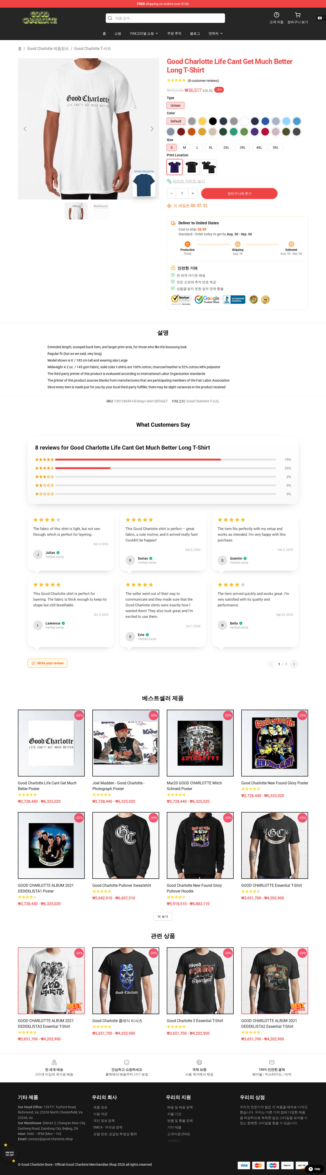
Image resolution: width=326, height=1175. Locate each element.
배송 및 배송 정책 (180, 1107)
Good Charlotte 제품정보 (48, 48)
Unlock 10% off (9, 1153)
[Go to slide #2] (100, 211)
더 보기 (163, 916)
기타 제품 (174, 1127)
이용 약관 (100, 1114)
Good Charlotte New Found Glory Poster (274, 783)
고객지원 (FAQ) (178, 1134)
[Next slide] (152, 129)
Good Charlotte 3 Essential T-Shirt (195, 1020)
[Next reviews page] (294, 664)
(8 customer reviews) (203, 81)
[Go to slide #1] (76, 211)
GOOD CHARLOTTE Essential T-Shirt (271, 885)
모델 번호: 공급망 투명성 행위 (115, 1134)
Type (170, 98)
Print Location (177, 155)
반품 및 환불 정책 (180, 1121)
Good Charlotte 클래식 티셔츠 (117, 1020)
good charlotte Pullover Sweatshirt (121, 885)
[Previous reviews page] (271, 664)
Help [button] (317, 1169)
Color (171, 113)
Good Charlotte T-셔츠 (92, 48)
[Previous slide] (25, 129)
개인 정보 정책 (104, 1121)
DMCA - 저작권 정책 (107, 1127)
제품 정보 (100, 1107)
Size (170, 140)
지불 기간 (174, 1114)
